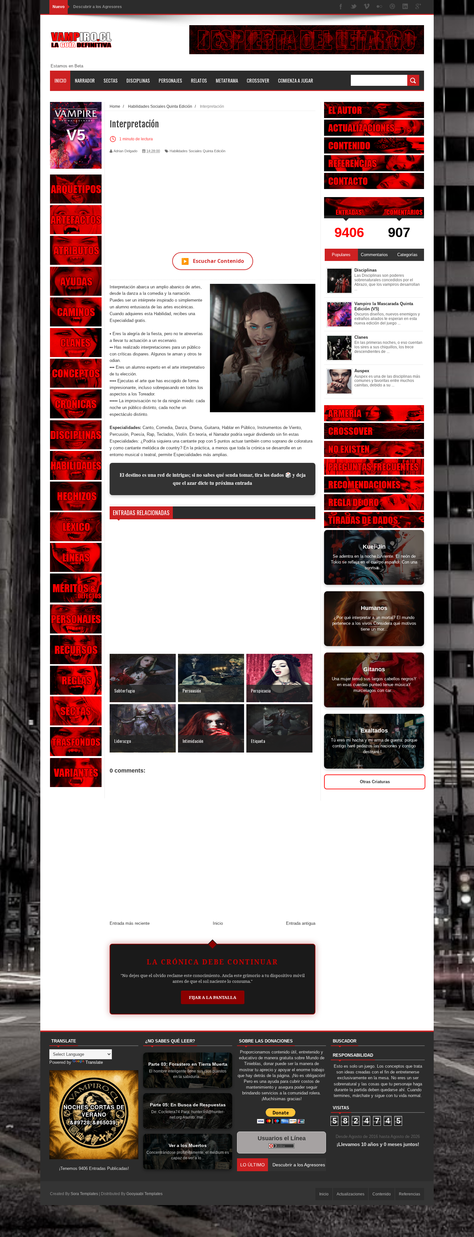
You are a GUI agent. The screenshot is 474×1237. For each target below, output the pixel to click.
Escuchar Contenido (212, 261)
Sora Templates (84, 1194)
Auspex (361, 370)
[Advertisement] (212, 199)
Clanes (361, 337)
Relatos (199, 80)
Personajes (170, 80)
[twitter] (353, 7)
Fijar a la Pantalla (212, 997)
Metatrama (227, 80)
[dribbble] (392, 7)
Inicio (60, 80)
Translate (94, 1062)
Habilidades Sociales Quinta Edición (197, 151)
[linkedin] (405, 7)
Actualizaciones (350, 1194)
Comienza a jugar (295, 80)
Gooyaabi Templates (144, 1194)
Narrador (85, 80)
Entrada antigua (300, 923)
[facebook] (340, 7)
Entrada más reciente (130, 923)
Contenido (381, 1194)
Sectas (111, 80)
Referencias (409, 1194)
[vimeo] (366, 7)
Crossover (258, 80)
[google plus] (418, 7)
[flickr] (379, 7)
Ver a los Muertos (89, 7)
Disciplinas (138, 80)
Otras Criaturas (375, 781)
